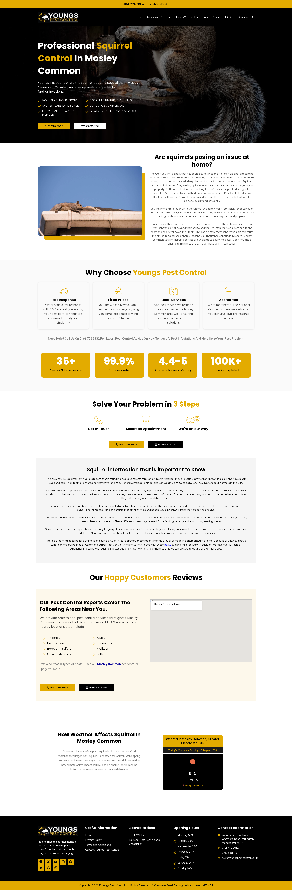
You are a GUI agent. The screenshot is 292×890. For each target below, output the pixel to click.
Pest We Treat (186, 17)
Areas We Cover (157, 17)
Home (137, 17)
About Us (210, 17)
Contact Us (246, 17)
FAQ (228, 17)
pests (167, 544)
